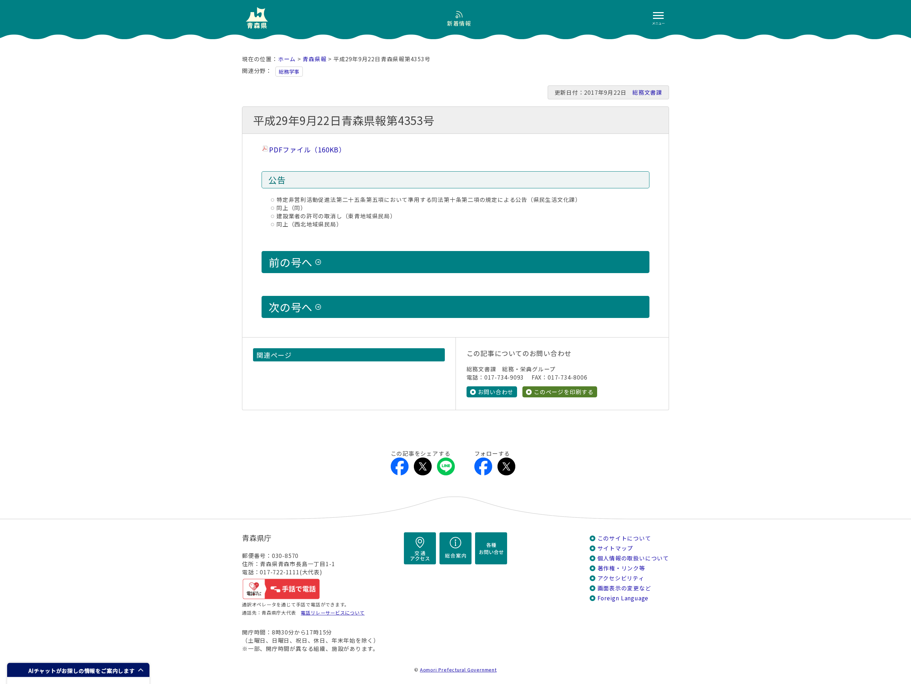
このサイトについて (624, 538)
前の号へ (290, 262)
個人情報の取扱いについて (633, 558)
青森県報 (314, 59)
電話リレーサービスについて (332, 612)
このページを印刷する (564, 392)
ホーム (287, 59)
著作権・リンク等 (621, 568)
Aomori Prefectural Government (458, 669)
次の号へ (290, 307)
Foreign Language (623, 598)
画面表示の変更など (624, 588)
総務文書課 (647, 92)
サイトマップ (615, 548)
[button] (78, 670)
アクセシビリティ (620, 578)
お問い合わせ (496, 392)
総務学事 (289, 71)
